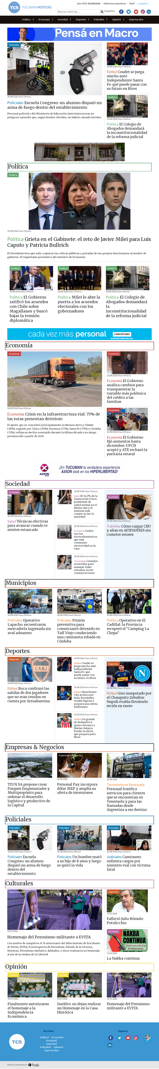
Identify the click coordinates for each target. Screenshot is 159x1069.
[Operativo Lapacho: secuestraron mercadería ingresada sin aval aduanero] (30, 601)
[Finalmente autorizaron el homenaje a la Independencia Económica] (30, 985)
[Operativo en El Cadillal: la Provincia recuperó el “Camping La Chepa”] (129, 601)
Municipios (15, 591)
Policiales (99, 19)
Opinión (116, 19)
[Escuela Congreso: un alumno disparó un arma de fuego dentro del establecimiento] (54, 68)
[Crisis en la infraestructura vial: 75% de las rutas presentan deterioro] (54, 379)
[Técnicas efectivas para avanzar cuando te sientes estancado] (29, 502)
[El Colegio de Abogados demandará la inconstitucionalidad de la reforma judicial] (127, 106)
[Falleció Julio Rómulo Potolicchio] (127, 900)
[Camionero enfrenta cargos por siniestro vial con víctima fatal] (129, 837)
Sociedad (63, 19)
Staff (131, 3)
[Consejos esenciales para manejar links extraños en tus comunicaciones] (64, 562)
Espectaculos (136, 19)
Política (26, 19)
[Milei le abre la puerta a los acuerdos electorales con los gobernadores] (79, 278)
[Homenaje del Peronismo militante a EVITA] (54, 909)
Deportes (81, 19)
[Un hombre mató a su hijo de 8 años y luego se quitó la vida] (79, 837)
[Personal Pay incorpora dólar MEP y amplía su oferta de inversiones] (79, 765)
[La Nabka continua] (127, 940)
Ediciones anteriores (115, 3)
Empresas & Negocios (21, 755)
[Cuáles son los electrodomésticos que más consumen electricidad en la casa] (64, 532)
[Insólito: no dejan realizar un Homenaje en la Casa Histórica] (79, 985)
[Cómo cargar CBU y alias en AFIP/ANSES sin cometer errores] (129, 507)
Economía (44, 19)
